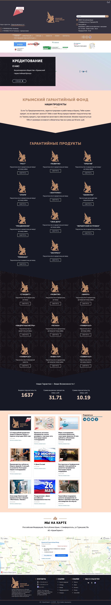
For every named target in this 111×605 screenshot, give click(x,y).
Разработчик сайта (55, 603)
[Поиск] (107, 16)
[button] (19, 81)
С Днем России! (39, 464)
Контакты (66, 36)
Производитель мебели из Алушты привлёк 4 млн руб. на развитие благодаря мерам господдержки (19, 467)
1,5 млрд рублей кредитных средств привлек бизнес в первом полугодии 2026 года (20, 434)
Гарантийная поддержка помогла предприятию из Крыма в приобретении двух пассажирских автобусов (68, 498)
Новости (49, 36)
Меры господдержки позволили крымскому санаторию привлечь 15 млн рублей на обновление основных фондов (68, 436)
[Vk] (83, 37)
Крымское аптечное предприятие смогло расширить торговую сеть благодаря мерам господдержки (43, 436)
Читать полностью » (16, 440)
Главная (16, 36)
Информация (26, 36)
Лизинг (57, 36)
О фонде (38, 36)
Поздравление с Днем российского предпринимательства (42, 497)
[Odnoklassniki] (86, 37)
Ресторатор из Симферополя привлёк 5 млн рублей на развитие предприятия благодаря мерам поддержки (68, 468)
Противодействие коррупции (24, 38)
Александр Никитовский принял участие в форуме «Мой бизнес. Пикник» (19, 497)
